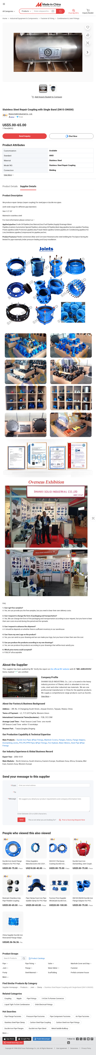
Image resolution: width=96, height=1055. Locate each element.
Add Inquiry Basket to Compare (48, 97)
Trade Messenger (42, 1039)
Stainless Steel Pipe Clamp (14, 1022)
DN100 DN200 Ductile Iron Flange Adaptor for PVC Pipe (83, 900)
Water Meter (53, 968)
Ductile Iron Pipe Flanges (14, 1028)
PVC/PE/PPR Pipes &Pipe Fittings (33, 743)
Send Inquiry (24, 136)
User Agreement (61, 1048)
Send (21, 819)
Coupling (7, 998)
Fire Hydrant (53, 743)
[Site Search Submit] (60, 11)
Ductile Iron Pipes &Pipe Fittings (30, 740)
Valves (69, 740)
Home (4, 18)
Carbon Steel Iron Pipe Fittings (68, 1022)
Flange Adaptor (79, 740)
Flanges (62, 740)
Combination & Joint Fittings (68, 18)
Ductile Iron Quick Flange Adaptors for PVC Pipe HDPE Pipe (12, 863)
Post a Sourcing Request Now (72, 820)
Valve (50, 963)
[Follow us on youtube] (88, 1039)
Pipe (4, 963)
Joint (4, 968)
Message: (12, 799)
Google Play (24, 1039)
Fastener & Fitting (47, 18)
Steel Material (30, 972)
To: (15, 792)
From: (14, 785)
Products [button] (25, 11)
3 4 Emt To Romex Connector (53, 998)
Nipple (19, 998)
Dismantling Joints (10, 743)
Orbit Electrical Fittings (43, 1004)
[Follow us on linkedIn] (68, 1042)
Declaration (74, 1048)
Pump (4, 972)
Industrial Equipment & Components (24, 18)
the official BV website (59, 669)
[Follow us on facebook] (77, 1039)
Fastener (74, 968)
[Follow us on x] (81, 1039)
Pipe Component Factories (60, 1016)
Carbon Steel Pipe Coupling (40, 1022)
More (4, 1033)
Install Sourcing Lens (14, 1042)
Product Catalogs (38, 958)
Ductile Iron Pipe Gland (37, 1028)
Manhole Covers (51, 740)
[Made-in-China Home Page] (48, 4)
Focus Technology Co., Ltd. (30, 1048)
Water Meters (64, 743)
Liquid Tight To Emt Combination (17, 1004)
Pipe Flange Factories (12, 1016)
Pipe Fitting (29, 963)
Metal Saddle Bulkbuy (60, 1028)
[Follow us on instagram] (84, 1039)
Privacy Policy (86, 1048)
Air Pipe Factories (82, 1016)
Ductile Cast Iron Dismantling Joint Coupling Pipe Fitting (83, 863)
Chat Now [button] (73, 136)
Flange (27, 968)
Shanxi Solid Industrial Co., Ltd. (20, 114)
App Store (9, 1039)
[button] (3, 4)
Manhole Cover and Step (80, 963)
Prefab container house (80, 972)
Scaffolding (52, 972)
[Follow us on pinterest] (92, 1039)
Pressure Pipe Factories (35, 1016)
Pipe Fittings (31, 998)
